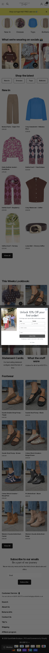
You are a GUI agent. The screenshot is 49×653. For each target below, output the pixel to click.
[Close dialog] (46, 309)
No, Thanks (32, 342)
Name (20, 321)
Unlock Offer (32, 336)
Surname (34, 321)
